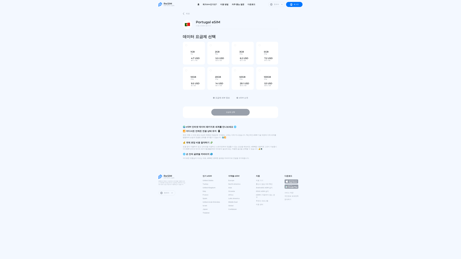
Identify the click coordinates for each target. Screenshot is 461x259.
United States (208, 180)
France (205, 195)
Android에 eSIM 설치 (264, 188)
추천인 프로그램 (262, 201)
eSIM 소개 (243, 98)
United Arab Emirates (211, 202)
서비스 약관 (289, 193)
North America (234, 184)
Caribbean (232, 209)
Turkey (205, 184)
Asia (230, 188)
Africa (230, 195)
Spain (205, 198)
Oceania (231, 191)
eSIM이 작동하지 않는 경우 (265, 196)
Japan (205, 209)
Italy (204, 191)
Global (230, 206)
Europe (231, 180)
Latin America (234, 198)
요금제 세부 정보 (222, 98)
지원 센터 (259, 204)
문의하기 (288, 199)
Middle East (233, 202)
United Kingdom (209, 188)
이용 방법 (224, 4)
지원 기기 (259, 180)
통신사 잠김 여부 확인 (264, 184)
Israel (205, 206)
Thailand (206, 213)
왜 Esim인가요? (210, 4)
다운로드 (251, 4)
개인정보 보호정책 (291, 196)
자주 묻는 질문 (238, 4)
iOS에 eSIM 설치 (262, 191)
